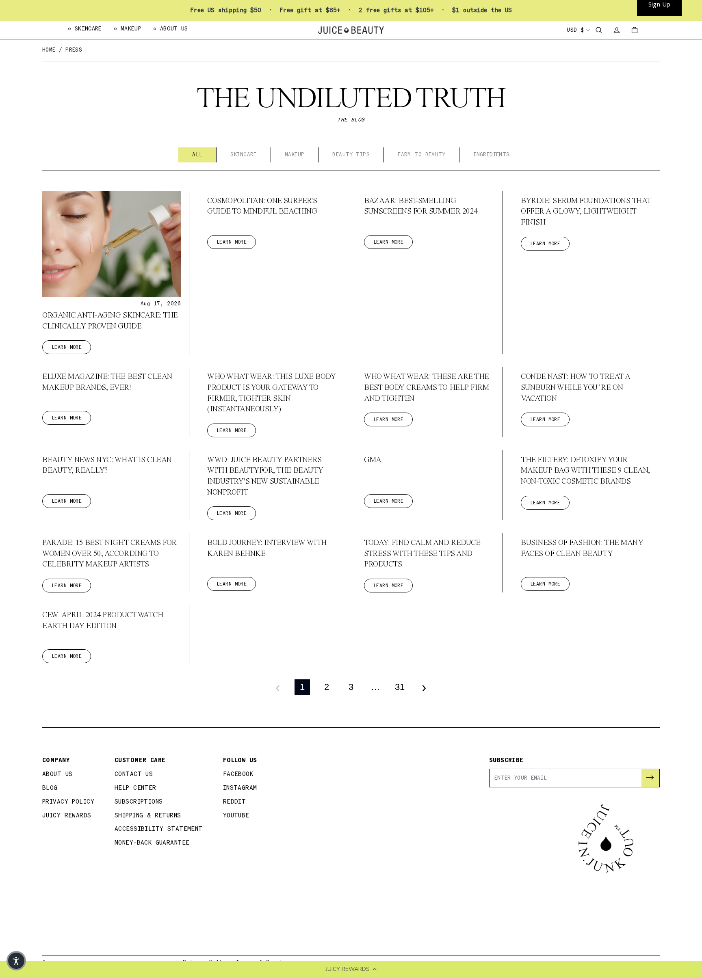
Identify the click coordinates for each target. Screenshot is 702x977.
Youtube (236, 815)
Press (73, 50)
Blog (50, 788)
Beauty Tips (351, 154)
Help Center (135, 788)
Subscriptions (139, 802)
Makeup (295, 154)
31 (400, 687)
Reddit (234, 802)
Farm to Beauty (421, 154)
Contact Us (134, 774)
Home (49, 50)
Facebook (238, 774)
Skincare (243, 154)
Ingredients (491, 154)
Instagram (240, 788)
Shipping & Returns (148, 815)
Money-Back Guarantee (152, 843)
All (197, 154)
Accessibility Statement (159, 829)
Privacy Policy (68, 802)
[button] (16, 961)
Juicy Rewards (66, 815)
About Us (57, 774)
